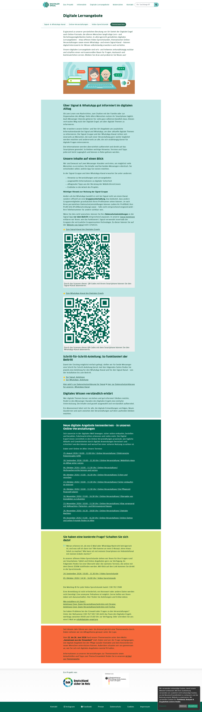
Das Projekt (68, 5)
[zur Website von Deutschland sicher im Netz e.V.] (80, 682)
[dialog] (179, 698)
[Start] (51, 4)
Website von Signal (75, 225)
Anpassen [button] (162, 706)
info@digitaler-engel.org (87, 620)
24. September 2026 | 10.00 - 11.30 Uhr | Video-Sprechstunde (90, 574)
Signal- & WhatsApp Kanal (54, 24)
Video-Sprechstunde (100, 24)
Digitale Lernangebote (99, 5)
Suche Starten (156, 5)
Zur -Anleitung (75, 377)
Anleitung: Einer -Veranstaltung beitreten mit (89, 604)
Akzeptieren (192, 706)
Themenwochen (118, 24)
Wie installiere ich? (74, 602)
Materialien (118, 5)
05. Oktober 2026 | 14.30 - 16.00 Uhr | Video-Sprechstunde (89, 578)
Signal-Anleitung (127, 217)
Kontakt (130, 5)
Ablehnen (182, 706)
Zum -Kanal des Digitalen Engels (83, 230)
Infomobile (81, 5)
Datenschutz (115, 707)
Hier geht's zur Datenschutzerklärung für (84, 384)
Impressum (145, 707)
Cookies (130, 707)
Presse (101, 707)
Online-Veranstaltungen (78, 24)
